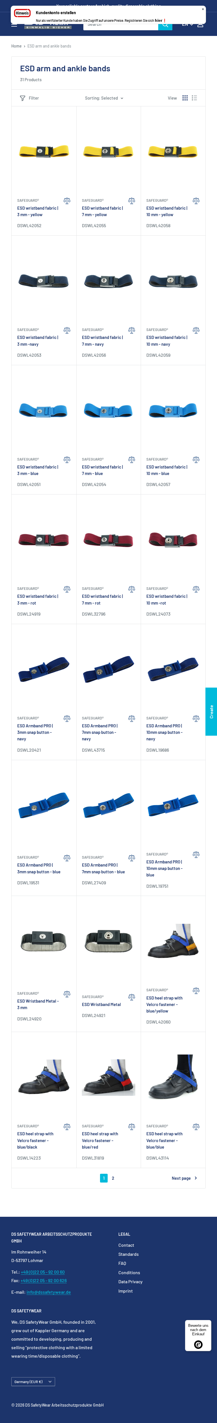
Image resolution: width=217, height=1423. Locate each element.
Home (16, 46)
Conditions (129, 1272)
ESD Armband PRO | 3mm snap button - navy (35, 732)
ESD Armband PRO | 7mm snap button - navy (100, 732)
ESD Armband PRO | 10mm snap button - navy (164, 732)
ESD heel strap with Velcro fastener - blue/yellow (164, 1004)
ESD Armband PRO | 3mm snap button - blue (38, 868)
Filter (34, 97)
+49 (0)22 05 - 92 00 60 (43, 1271)
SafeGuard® (28, 200)
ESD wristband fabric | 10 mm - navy (166, 340)
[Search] (165, 24)
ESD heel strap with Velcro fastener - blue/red (100, 1140)
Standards (128, 1254)
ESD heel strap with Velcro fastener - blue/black (35, 1140)
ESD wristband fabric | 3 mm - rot (37, 599)
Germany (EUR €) (28, 1381)
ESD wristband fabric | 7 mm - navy (102, 340)
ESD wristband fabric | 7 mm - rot (102, 599)
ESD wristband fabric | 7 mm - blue (102, 470)
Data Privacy (130, 1281)
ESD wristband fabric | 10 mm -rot (166, 599)
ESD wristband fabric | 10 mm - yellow (166, 211)
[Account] (200, 24)
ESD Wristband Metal (101, 1004)
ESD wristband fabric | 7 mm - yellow (102, 211)
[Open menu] (14, 24)
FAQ (122, 1263)
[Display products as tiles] (185, 97)
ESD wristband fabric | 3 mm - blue (37, 470)
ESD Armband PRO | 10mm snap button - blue (164, 868)
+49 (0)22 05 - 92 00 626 (44, 1280)
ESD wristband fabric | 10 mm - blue (166, 470)
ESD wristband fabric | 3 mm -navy (37, 340)
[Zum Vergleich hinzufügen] (67, 213)
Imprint (125, 1290)
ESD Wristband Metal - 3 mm (38, 1004)
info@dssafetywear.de (49, 1292)
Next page (181, 1178)
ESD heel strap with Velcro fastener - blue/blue (164, 1140)
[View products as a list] (194, 97)
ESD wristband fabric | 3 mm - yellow (37, 211)
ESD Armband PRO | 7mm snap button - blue (103, 868)
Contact (126, 1245)
